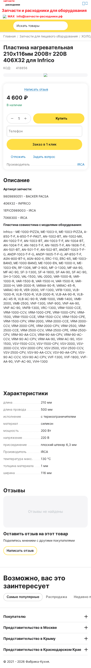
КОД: (7, 68)
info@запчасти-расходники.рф (40, 16)
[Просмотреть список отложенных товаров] (75, 13)
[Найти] (63, 26)
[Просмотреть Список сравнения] (65, 13)
